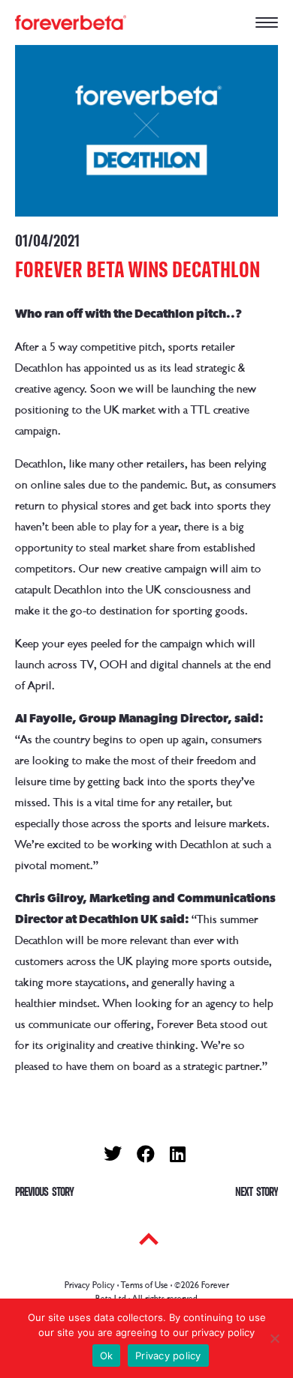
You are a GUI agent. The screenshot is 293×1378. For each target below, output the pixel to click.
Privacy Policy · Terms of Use (116, 1285)
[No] (274, 1338)
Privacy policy (168, 1356)
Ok (106, 1356)
